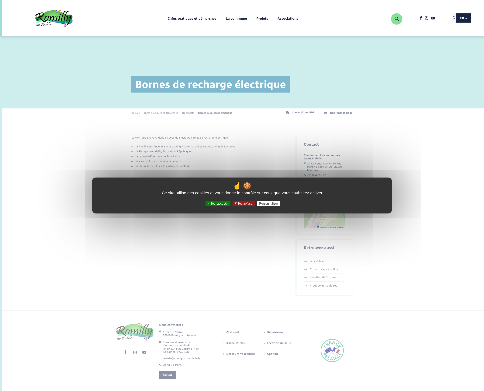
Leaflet (321, 227)
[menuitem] (192, 19)
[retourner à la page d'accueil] (54, 18)
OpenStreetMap (331, 227)
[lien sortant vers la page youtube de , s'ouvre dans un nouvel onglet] (433, 18)
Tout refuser (245, 203)
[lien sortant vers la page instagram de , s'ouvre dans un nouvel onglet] (426, 18)
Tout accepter (219, 203)
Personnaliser (268, 203)
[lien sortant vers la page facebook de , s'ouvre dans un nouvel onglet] (421, 19)
